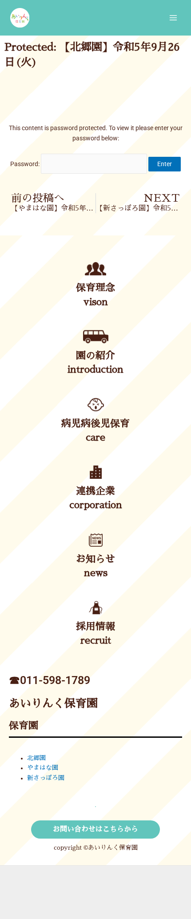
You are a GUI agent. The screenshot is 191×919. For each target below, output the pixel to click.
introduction (95, 369)
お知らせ (95, 559)
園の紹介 (95, 356)
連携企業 (95, 491)
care (95, 437)
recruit (95, 640)
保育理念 (95, 288)
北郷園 (36, 758)
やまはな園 (42, 768)
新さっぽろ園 (45, 778)
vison (96, 302)
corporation (95, 505)
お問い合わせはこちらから (95, 829)
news (95, 573)
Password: (25, 163)
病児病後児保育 (95, 424)
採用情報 (95, 627)
